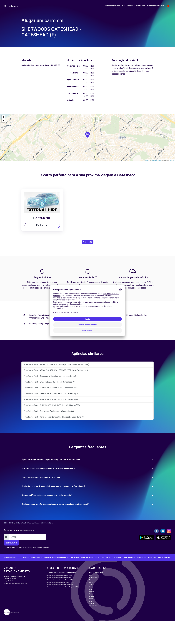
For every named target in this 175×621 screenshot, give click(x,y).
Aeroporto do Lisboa (10, 578)
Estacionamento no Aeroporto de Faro (15, 583)
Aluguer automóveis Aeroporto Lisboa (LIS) (60, 580)
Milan (91, 580)
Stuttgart (92, 603)
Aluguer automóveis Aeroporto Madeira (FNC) (61, 584)
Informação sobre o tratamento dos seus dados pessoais (27, 547)
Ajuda (26, 557)
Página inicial (8, 523)
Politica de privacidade (111, 557)
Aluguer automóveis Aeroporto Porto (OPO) (59, 577)
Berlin (91, 589)
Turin (90, 584)
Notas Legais (36, 557)
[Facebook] (156, 531)
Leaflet (147, 160)
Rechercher (42, 225)
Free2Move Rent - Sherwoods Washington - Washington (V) (49, 411)
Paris (90, 575)
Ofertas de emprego (90, 557)
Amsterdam (93, 606)
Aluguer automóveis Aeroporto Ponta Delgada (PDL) (62, 587)
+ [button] (3, 117)
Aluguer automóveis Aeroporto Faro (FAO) (59, 575)
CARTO (172, 160)
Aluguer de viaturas (111, 6)
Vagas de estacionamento (133, 6)
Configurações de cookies (135, 557)
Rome (91, 582)
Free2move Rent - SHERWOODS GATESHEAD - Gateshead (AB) (50, 388)
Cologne (91, 591)
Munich (91, 601)
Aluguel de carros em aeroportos (61, 573)
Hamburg (92, 599)
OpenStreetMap (156, 160)
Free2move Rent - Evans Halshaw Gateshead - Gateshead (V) (49, 382)
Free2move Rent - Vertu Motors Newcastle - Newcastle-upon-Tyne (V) (54, 417)
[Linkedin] (162, 531)
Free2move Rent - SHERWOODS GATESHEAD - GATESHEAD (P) (51, 399)
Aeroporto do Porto (9, 581)
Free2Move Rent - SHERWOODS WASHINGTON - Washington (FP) (52, 405)
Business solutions (155, 6)
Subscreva (11, 542)
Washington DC (94, 577)
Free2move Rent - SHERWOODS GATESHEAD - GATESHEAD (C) (51, 393)
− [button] (3, 120)
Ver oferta (87, 242)
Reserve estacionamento (14, 576)
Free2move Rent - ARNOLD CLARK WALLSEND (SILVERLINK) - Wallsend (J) (56, 370)
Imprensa (75, 557)
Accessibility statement (159, 557)
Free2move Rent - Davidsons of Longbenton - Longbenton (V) (50, 376)
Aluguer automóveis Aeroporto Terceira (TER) (60, 582)
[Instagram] (169, 531)
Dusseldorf (92, 594)
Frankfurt (92, 596)
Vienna (91, 587)
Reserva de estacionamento (56, 557)
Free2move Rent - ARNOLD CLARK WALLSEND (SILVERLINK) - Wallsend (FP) (56, 364)
